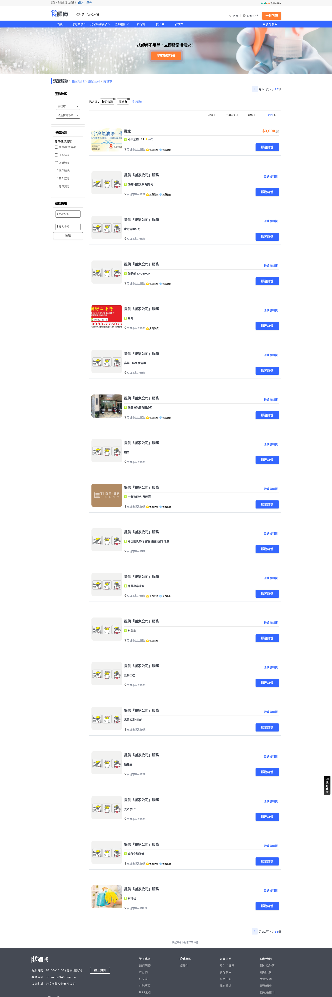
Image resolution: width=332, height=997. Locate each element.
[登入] (81, 2)
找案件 (160, 24)
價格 (250, 115)
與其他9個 (140, 283)
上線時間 (230, 115)
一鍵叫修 (272, 15)
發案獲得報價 (166, 55)
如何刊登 (252, 15)
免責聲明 (266, 978)
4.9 (142, 139)
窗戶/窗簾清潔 (67, 147)
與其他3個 (140, 194)
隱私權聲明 (267, 992)
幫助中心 (226, 978)
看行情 (141, 24)
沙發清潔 (64, 162)
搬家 (127, 131)
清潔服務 (120, 24)
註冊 (232, 965)
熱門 (270, 115)
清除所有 (137, 101)
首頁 (60, 24)
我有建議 (226, 985)
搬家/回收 (78, 81)
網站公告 (266, 972)
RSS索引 (145, 992)
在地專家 (145, 985)
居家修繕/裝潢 (98, 24)
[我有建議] (327, 785)
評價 (210, 115)
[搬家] (106, 139)
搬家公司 (94, 81)
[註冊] (89, 2)
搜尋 (236, 15)
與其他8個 (140, 863)
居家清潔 (64, 186)
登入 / (224, 965)
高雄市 (107, 81)
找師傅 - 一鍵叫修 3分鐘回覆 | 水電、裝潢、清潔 (59, 13)
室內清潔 (64, 178)
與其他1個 (140, 372)
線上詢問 (100, 970)
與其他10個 (141, 908)
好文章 (179, 24)
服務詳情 (267, 147)
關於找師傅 (267, 965)
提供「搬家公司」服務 (141, 175)
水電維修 (77, 24)
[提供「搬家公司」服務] (106, 182)
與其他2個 (140, 149)
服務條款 (266, 985)
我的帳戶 (272, 24)
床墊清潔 (64, 154)
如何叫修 (145, 965)
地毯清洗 (64, 170)
